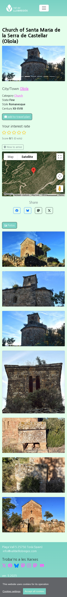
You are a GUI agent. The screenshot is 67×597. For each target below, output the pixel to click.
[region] (33, 587)
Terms (61, 195)
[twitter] (4, 565)
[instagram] (29, 565)
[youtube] (42, 565)
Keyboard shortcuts (21, 195)
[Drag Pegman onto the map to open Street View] (59, 188)
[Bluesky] (27, 210)
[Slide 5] (45, 76)
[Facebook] (16, 210)
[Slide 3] (33, 76)
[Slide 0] (15, 76)
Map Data (35, 195)
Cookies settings (11, 591)
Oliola (24, 88)
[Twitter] (49, 210)
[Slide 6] (52, 76)
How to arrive (14, 147)
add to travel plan (18, 116)
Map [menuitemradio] (11, 157)
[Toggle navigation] (44, 8)
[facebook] (10, 565)
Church (18, 95)
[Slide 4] (39, 76)
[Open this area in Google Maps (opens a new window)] (8, 194)
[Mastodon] (38, 210)
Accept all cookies (34, 591)
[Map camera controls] (59, 176)
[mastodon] (35, 565)
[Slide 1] (21, 76)
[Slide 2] (27, 76)
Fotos (11, 225)
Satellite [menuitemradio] (27, 157)
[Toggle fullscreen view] (59, 156)
